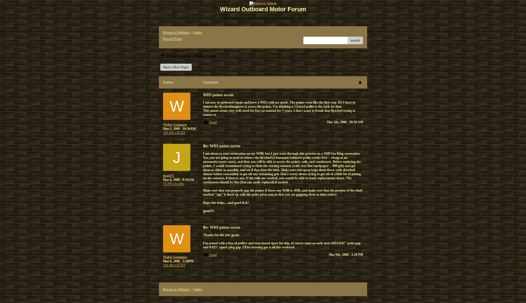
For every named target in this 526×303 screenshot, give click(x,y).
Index (198, 32)
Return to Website (176, 32)
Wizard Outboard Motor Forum (191, 56)
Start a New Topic (176, 67)
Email (213, 122)
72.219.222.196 (173, 184)
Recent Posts (172, 39)
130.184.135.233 (174, 133)
